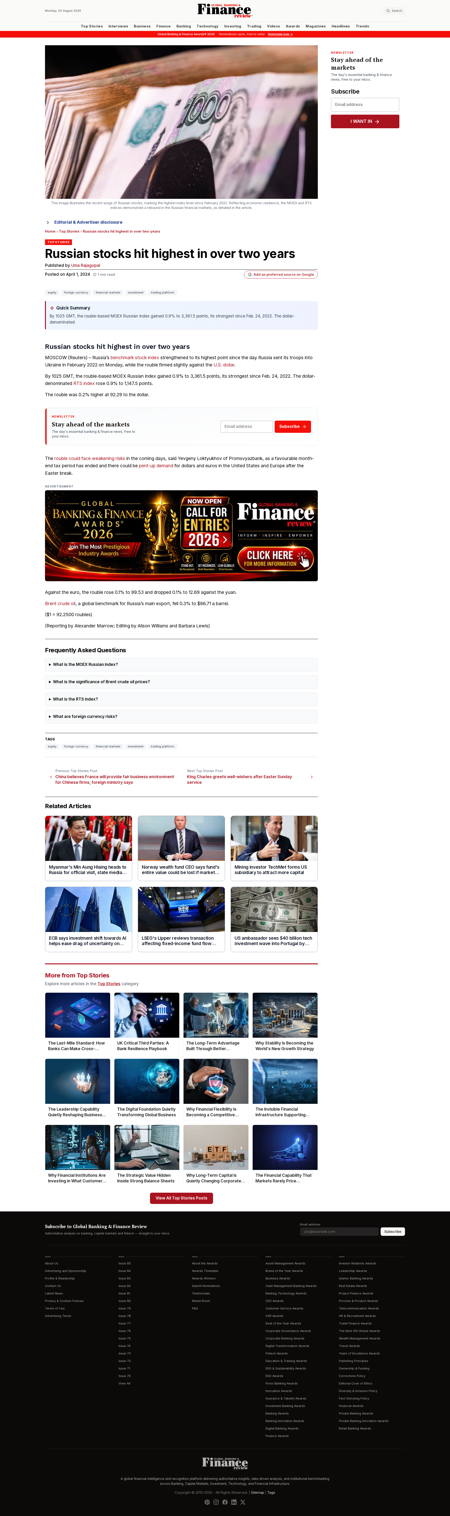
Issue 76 (125, 1331)
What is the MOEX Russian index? (85, 664)
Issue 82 (125, 1286)
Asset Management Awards (285, 1263)
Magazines (316, 26)
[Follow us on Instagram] (216, 1502)
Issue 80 (125, 1301)
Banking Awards (277, 1413)
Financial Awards (351, 1406)
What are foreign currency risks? (85, 716)
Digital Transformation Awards (287, 1346)
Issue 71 (124, 1368)
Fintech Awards (277, 1353)
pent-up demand (156, 465)
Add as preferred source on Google (284, 274)
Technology (208, 26)
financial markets (108, 292)
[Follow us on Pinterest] (207, 1502)
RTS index (84, 383)
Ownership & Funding (354, 1368)
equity (52, 292)
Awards (293, 26)
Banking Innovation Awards (285, 1421)
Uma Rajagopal (85, 265)
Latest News (54, 1293)
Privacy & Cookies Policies (64, 1301)
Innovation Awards (279, 1391)
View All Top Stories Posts (181, 1198)
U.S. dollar (224, 364)
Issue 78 (125, 1316)
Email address (310, 1224)
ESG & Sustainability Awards (286, 1368)
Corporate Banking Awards (285, 1338)
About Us (51, 1263)
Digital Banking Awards (282, 1428)
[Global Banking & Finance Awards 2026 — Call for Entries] (181, 535)
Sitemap (257, 1492)
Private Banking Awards (356, 1413)
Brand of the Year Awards (284, 1271)
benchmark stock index (135, 357)
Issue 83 (125, 1278)
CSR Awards (274, 1316)
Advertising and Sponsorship (65, 1271)
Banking (183, 26)
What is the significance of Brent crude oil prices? (101, 682)
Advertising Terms (58, 1316)
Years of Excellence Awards (359, 1353)
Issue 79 (125, 1308)
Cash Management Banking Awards (291, 1286)
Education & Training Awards (286, 1361)
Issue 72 (125, 1361)
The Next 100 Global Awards (359, 1331)
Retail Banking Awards (355, 1428)
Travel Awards (349, 1346)
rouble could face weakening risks (89, 458)
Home (50, 231)
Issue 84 (125, 1271)
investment (135, 292)
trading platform (162, 292)
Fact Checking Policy (354, 1398)
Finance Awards (277, 1436)
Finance (163, 26)
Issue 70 (125, 1376)
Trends (362, 26)
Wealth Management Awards (359, 1338)
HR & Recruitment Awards (357, 1316)
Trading (254, 26)
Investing (232, 26)
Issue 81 (124, 1293)
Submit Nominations (206, 1286)
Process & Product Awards (358, 1301)
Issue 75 (125, 1338)
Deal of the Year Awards (283, 1323)
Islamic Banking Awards (356, 1278)
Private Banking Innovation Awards (364, 1421)
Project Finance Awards (356, 1293)
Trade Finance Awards (355, 1323)
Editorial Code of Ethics (355, 1383)
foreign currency (76, 292)
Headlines (341, 26)
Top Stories (92, 26)
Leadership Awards (353, 1271)
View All (124, 1383)
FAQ (195, 1308)
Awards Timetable (205, 1271)
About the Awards (205, 1263)
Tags (271, 1492)
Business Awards (278, 1278)
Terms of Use (55, 1308)
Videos (273, 26)
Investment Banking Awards (285, 1406)
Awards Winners (204, 1278)
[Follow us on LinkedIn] (233, 1502)
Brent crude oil (60, 603)
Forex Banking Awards (282, 1383)
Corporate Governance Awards (288, 1331)
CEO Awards (275, 1301)
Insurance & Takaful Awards (286, 1398)
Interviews (118, 26)
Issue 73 (125, 1353)
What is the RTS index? (75, 699)
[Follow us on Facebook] (225, 1502)
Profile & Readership (60, 1278)
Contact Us (53, 1286)
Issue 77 (125, 1323)
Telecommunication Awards (359, 1308)
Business (142, 26)
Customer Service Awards (284, 1308)
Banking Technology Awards (286, 1293)
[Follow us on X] (242, 1502)
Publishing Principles (353, 1361)
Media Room (201, 1301)
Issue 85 (125, 1263)
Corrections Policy (352, 1376)
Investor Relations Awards (357, 1263)
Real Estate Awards (353, 1286)
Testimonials (201, 1293)
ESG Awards (274, 1376)
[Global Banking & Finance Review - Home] (225, 11)
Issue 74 (125, 1346)
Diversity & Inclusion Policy (358, 1391)
